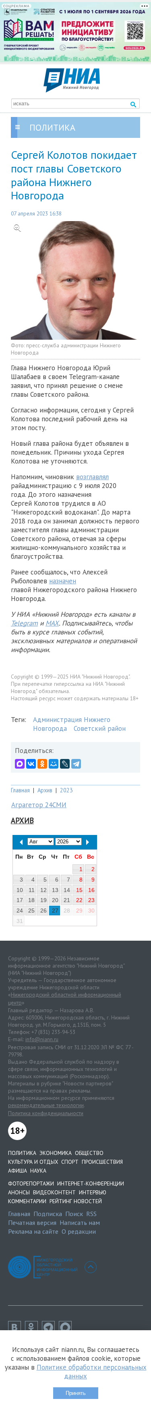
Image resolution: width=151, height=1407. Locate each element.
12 (43, 890)
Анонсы (19, 1192)
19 (43, 900)
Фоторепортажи (31, 1183)
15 (79, 890)
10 (20, 890)
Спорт (70, 1161)
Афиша (17, 1170)
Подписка (47, 1214)
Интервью (92, 1192)
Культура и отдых (33, 1161)
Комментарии (27, 1201)
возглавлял (92, 476)
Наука (38, 1170)
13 (55, 890)
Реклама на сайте (33, 1231)
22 (79, 900)
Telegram (24, 623)
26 (43, 910)
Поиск (74, 1214)
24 (20, 910)
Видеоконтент (54, 1192)
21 (67, 900)
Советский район (100, 728)
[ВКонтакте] (31, 764)
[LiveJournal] (65, 764)
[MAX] (20, 764)
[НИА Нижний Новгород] (71, 90)
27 (55, 910)
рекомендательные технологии (46, 1105)
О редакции (79, 1231)
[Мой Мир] (53, 764)
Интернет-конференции (90, 1183)
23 (91, 900)
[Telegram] (76, 764)
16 (91, 890)
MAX (52, 623)
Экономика (55, 1153)
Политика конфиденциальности (45, 1113)
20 (55, 900)
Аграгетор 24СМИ (38, 804)
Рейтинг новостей (76, 1201)
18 (31, 900)
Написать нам (80, 1222)
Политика (22, 1153)
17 (20, 900)
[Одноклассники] (42, 764)
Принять (76, 1393)
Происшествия (102, 1161)
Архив (44, 790)
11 (32, 890)
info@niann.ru (41, 1039)
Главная (20, 790)
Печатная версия (32, 1222)
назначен (62, 580)
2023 (66, 790)
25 (31, 910)
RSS (91, 1214)
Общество (89, 1153)
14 (67, 890)
